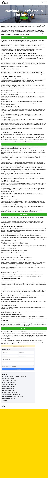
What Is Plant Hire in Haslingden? (9, 392)
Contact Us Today (24, 144)
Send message (18, 369)
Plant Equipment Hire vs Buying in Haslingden (12, 396)
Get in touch (24, 18)
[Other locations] (42, 2)
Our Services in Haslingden (8, 378)
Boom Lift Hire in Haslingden (8, 382)
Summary (4, 400)
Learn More (24, 328)
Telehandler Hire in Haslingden (9, 384)
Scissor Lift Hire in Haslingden (9, 380)
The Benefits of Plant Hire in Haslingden (11, 394)
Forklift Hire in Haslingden (8, 388)
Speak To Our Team (24, 214)
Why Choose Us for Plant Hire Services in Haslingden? (14, 376)
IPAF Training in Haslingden (8, 390)
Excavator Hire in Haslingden (8, 386)
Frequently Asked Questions (8, 398)
